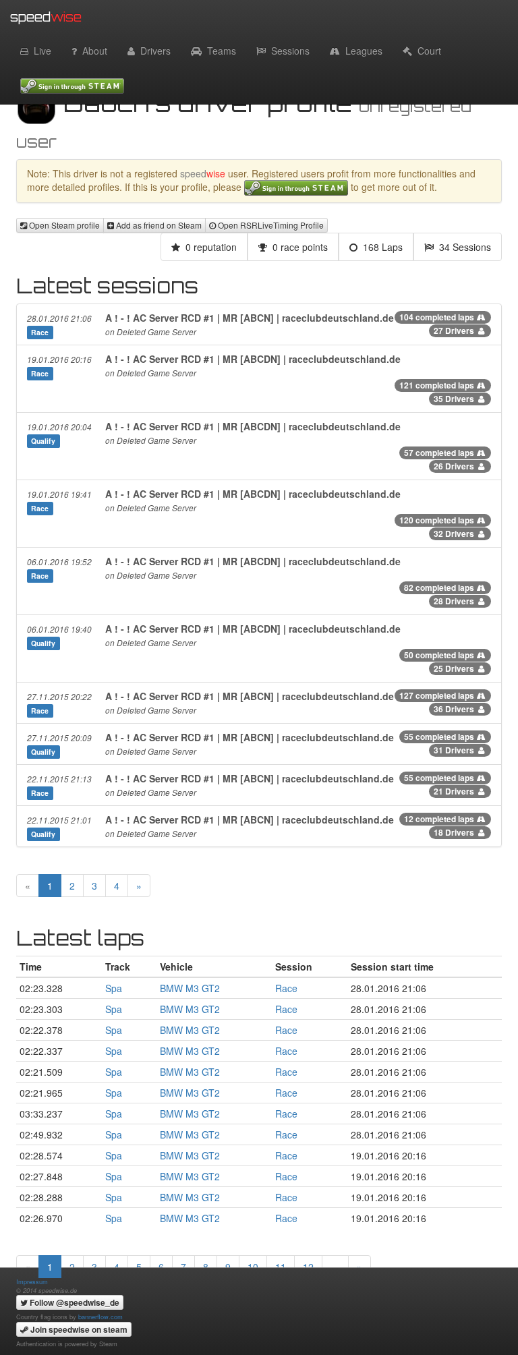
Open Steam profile (63, 225)
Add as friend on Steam (158, 225)
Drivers (153, 50)
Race (286, 988)
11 (280, 1266)
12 (308, 1266)
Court (426, 50)
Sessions (288, 50)
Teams (219, 50)
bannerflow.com (100, 1316)
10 (253, 1266)
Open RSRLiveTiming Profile (270, 225)
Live (39, 50)
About (92, 50)
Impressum (32, 1281)
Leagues (361, 50)
